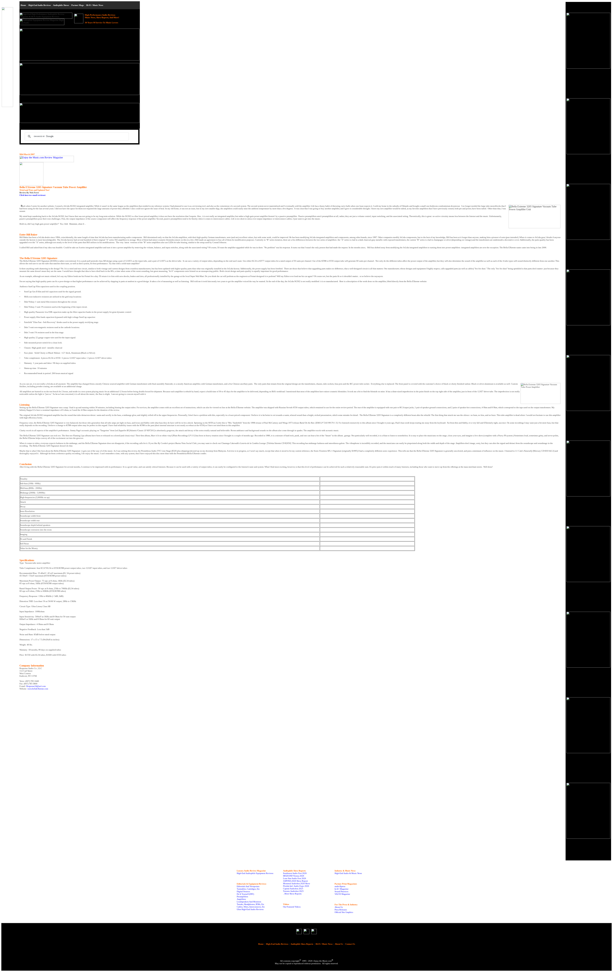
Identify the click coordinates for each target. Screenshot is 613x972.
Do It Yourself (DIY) (245, 894)
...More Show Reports (292, 894)
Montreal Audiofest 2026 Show (296, 883)
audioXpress (340, 886)
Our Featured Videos (292, 907)
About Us (339, 907)
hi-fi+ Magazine (341, 889)
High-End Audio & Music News (348, 873)
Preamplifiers (242, 896)
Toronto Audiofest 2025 (293, 891)
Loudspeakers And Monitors (249, 901)
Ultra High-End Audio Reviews (250, 909)
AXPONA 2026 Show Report (295, 881)
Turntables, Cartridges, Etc (248, 889)
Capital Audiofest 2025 (293, 888)
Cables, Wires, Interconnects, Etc (251, 907)
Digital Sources (243, 891)
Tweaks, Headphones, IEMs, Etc (250, 904)
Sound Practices (341, 891)
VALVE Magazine (342, 894)
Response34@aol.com (36, 686)
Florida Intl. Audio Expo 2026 (296, 886)
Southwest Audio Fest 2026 (295, 873)
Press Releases (341, 909)
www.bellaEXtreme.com (37, 689)
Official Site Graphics (344, 912)
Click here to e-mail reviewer (32, 195)
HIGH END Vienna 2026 (293, 876)
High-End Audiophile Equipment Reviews (255, 873)
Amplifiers (241, 899)
